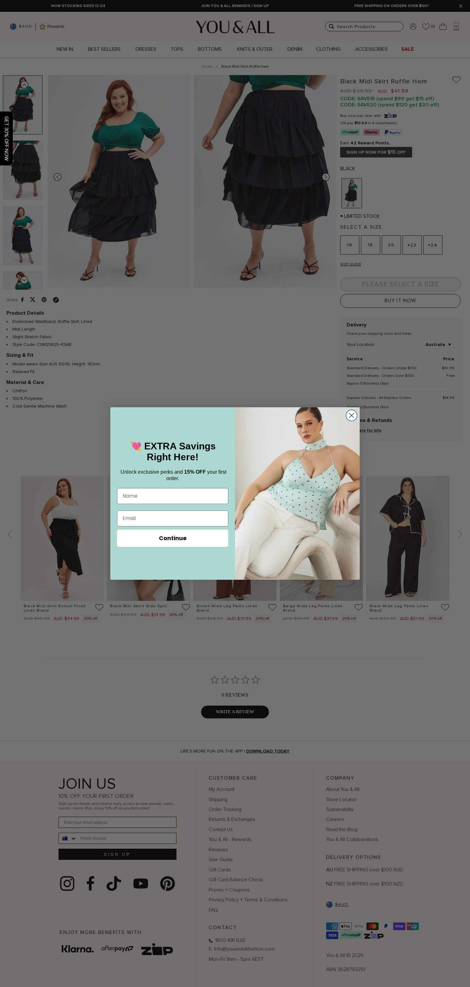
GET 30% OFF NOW (6, 138)
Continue (173, 538)
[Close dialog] (351, 415)
